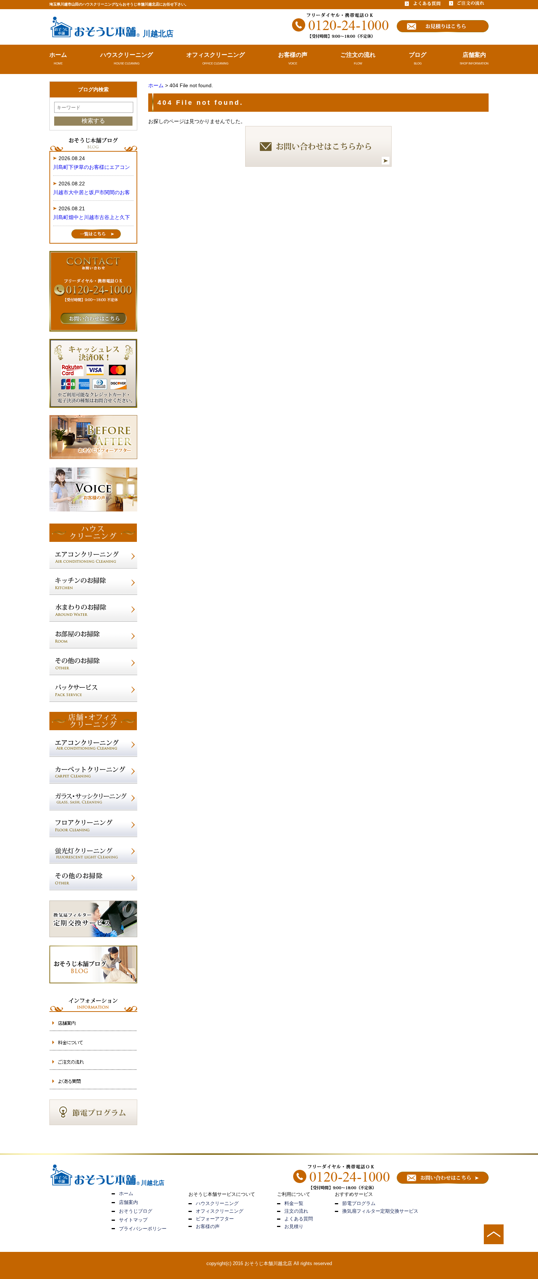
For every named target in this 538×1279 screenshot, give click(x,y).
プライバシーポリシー (143, 1228)
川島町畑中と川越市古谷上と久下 (91, 217)
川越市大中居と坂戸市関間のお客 (91, 192)
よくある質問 (298, 1218)
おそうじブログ (135, 1211)
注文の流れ (296, 1211)
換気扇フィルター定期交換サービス (380, 1211)
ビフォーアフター (215, 1218)
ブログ (417, 55)
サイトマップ (133, 1220)
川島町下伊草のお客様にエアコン (91, 167)
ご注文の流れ (358, 55)
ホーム (58, 55)
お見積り (293, 1226)
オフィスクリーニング (215, 55)
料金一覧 (293, 1203)
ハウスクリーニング (126, 55)
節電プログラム (359, 1203)
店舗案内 (474, 55)
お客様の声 (292, 55)
